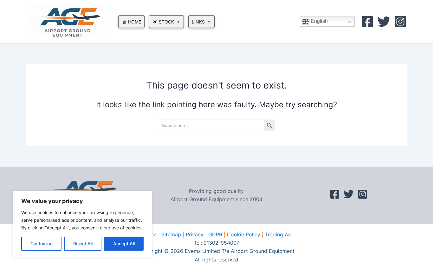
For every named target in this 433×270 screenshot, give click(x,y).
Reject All (83, 243)
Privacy (195, 234)
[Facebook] (367, 21)
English (318, 21)
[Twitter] (384, 21)
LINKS (198, 21)
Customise (41, 243)
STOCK (166, 21)
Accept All (124, 243)
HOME (134, 21)
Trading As (278, 234)
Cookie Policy (243, 234)
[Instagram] (400, 21)
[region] (82, 224)
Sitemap (171, 234)
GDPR (215, 234)
